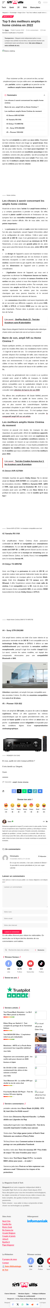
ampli (15, 782)
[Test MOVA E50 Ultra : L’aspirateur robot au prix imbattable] (41, 1037)
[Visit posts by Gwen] (4, 822)
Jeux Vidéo (7, 1051)
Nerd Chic (6, 1221)
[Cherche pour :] (21, 950)
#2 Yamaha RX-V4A (13, 120)
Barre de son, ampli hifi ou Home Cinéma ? (21, 107)
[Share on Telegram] (37, 1304)
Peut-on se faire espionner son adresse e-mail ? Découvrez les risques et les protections (23, 1169)
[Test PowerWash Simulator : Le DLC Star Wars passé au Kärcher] (41, 1015)
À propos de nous (9, 1259)
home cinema (23, 782)
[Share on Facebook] (12, 1304)
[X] (19, 966)
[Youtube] (30, 966)
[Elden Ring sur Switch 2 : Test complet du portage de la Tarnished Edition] (41, 1026)
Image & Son (7, 16)
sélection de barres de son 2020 (27, 390)
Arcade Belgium (8, 1233)
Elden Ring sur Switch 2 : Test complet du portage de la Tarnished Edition (17, 1025)
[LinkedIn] (47, 821)
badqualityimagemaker (12, 1125)
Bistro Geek (7, 1227)
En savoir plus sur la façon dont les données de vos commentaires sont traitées (23, 938)
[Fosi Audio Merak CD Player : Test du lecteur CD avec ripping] (41, 1095)
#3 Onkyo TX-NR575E (14, 124)
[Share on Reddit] (32, 1304)
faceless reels (8, 1150)
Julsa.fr (5, 1239)
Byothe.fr (6, 1242)
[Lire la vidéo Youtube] (25, 675)
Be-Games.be (7, 1230)
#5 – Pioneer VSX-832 (14, 132)
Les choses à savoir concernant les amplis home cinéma (24, 101)
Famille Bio (6, 1224)
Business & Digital (9, 1062)
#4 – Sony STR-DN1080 (15, 128)
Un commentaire (33, 30)
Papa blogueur (8, 1245)
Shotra (5, 1133)
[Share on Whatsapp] (22, 1304)
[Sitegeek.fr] (15, 2)
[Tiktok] (41, 966)
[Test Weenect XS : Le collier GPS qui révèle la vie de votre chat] (41, 1083)
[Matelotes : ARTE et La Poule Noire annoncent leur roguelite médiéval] (41, 1048)
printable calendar (10, 1108)
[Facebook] (8, 966)
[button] (4, 2)
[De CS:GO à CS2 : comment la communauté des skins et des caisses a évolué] (41, 1070)
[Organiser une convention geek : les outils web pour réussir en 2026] (41, 1059)
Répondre (43, 856)
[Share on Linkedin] (27, 1304)
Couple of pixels (8, 1236)
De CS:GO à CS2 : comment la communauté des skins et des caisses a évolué (15, 1070)
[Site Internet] (44, 821)
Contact (5, 1263)
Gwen (7, 30)
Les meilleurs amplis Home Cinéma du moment (23, 111)
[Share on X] (17, 1304)
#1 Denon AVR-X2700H (15, 115)
